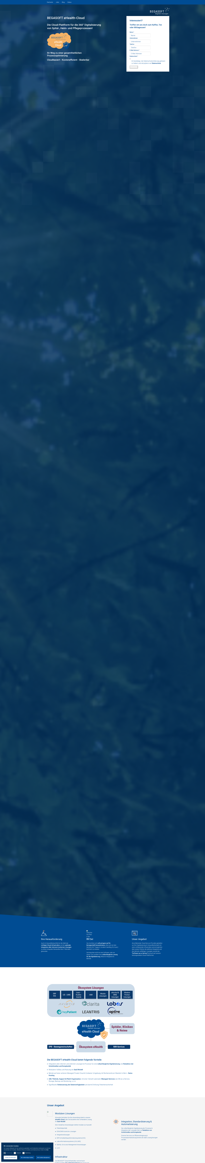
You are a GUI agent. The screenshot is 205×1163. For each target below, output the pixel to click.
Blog (63, 2)
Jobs (57, 2)
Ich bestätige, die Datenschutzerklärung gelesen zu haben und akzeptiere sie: (148, 62)
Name (132, 32)
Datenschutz (156, 63)
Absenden (133, 67)
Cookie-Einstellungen (10, 1157)
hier (47, 1150)
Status (69, 2)
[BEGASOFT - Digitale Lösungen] (159, 11)
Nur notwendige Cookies (27, 1157)
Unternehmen (134, 38)
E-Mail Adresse (134, 50)
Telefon (132, 44)
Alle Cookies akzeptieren (43, 1157)
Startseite (50, 2)
